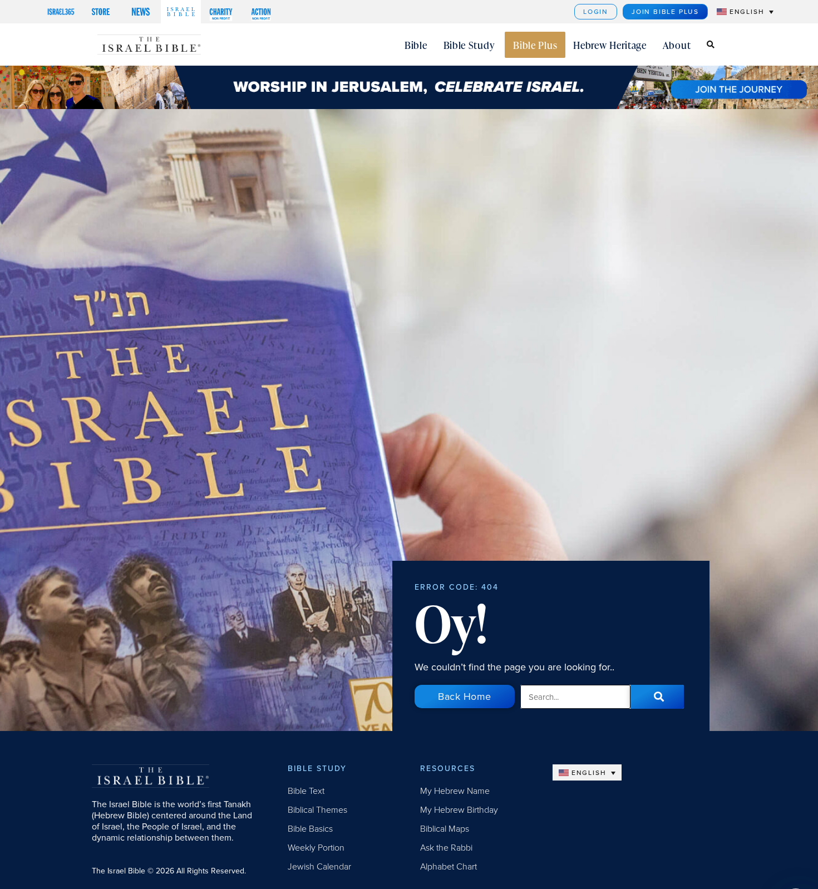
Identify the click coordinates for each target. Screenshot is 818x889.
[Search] (657, 697)
